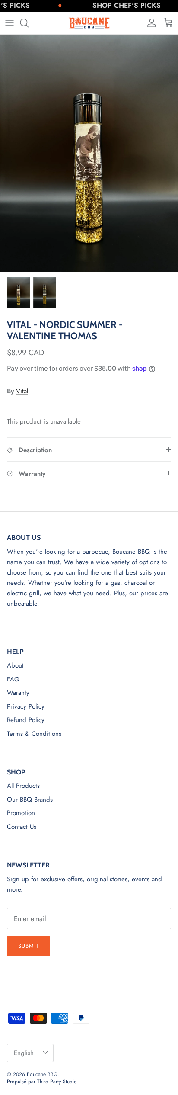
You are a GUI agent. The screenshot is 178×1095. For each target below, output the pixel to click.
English (24, 1053)
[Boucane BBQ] (89, 23)
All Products (23, 785)
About (15, 665)
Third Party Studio (57, 1081)
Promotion (21, 813)
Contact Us (21, 827)
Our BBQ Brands (30, 799)
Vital (22, 391)
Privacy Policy (25, 706)
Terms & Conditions (34, 734)
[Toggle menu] (9, 22)
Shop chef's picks (120, 5)
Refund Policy (25, 720)
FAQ (13, 679)
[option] (89, 153)
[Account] (149, 22)
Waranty (18, 692)
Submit (28, 946)
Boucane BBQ (42, 1074)
